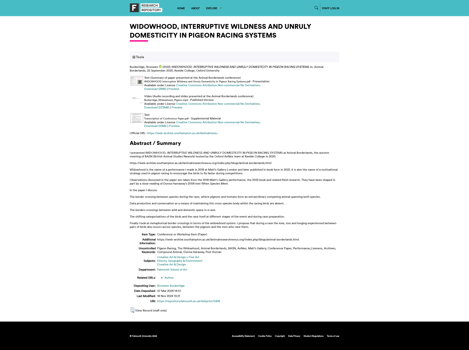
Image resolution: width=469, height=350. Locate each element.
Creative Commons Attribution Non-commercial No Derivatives (218, 85)
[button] (132, 310)
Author (169, 277)
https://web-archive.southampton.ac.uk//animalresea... (183, 133)
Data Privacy (294, 336)
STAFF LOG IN (330, 8)
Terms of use (333, 336)
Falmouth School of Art (172, 269)
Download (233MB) (156, 107)
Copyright (280, 336)
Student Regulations (314, 336)
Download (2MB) (155, 89)
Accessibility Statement (243, 336)
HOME (181, 8)
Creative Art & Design (171, 257)
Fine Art (194, 257)
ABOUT (195, 8)
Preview (173, 89)
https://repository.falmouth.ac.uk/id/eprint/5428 (188, 301)
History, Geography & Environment (179, 260)
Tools (139, 57)
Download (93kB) (155, 126)
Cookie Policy (265, 336)
